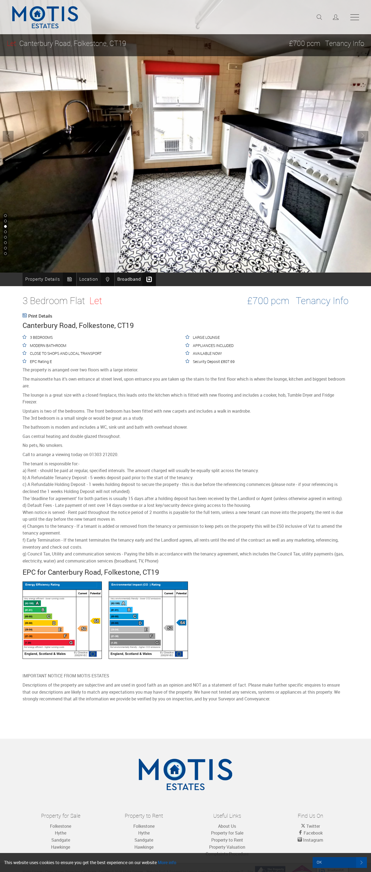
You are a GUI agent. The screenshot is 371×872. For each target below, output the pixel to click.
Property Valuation (227, 847)
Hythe (60, 833)
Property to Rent (227, 840)
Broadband (129, 279)
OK (319, 862)
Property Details (42, 279)
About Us (227, 826)
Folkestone (60, 826)
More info (167, 862)
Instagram (312, 840)
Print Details (40, 316)
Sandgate (60, 840)
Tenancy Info (344, 43)
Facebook (313, 833)
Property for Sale (227, 833)
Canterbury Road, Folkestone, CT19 (66, 43)
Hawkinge (60, 847)
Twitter (312, 826)
